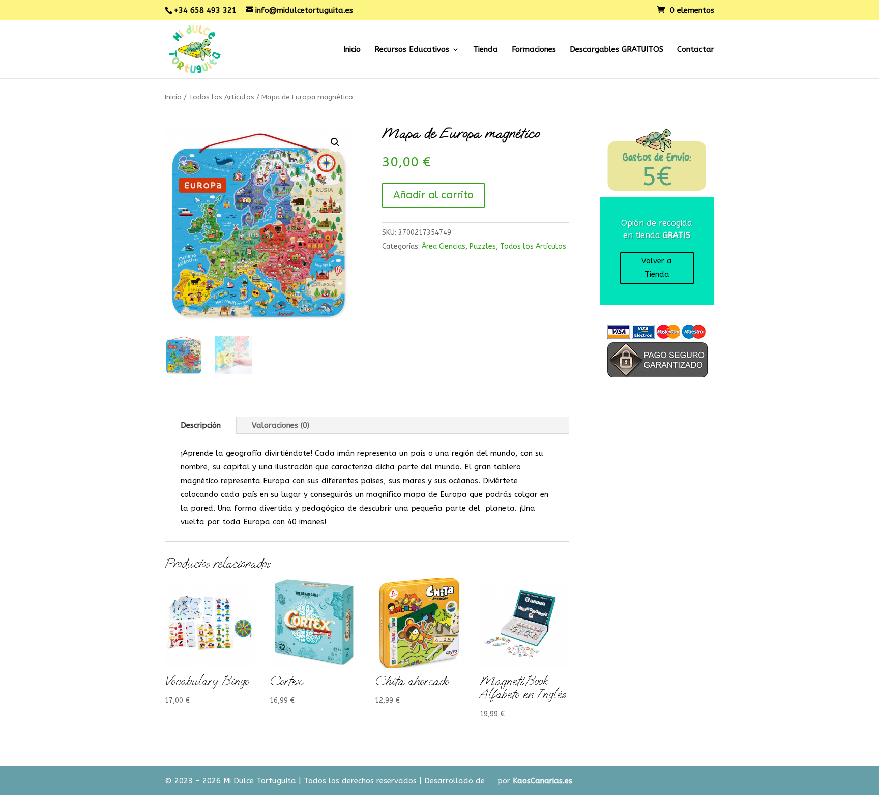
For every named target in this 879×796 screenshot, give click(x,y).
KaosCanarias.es (542, 780)
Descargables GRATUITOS (616, 50)
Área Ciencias (443, 246)
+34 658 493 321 (205, 10)
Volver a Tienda (656, 267)
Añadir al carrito (433, 195)
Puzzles (483, 246)
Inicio (352, 50)
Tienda (485, 50)
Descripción (201, 425)
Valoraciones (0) (280, 425)
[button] (335, 142)
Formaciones (534, 50)
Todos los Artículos (221, 97)
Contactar (695, 50)
